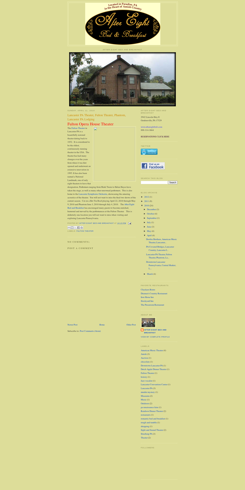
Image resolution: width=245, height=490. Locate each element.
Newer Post (73, 324)
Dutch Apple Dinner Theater (153, 369)
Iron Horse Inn (147, 297)
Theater (144, 437)
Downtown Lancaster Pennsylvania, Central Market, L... (161, 265)
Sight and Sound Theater (152, 429)
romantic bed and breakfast (153, 418)
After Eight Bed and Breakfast (155, 331)
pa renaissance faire (149, 407)
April (149, 235)
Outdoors (145, 403)
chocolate (145, 361)
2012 (147, 196)
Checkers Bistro (148, 289)
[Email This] (69, 227)
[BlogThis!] (72, 227)
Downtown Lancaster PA (152, 365)
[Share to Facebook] (78, 227)
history (144, 376)
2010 (147, 205)
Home (102, 324)
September (152, 217)
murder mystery (148, 392)
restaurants (145, 414)
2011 (147, 201)
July (149, 222)
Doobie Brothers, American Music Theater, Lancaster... (161, 241)
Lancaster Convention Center (154, 384)
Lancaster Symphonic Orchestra (93, 193)
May (149, 230)
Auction (144, 357)
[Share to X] (75, 227)
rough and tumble (149, 422)
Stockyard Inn (147, 300)
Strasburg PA (146, 433)
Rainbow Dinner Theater (152, 411)
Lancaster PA (146, 388)
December (151, 209)
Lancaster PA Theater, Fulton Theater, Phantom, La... (159, 256)
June (149, 226)
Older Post (131, 324)
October (151, 213)
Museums (145, 395)
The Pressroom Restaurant (152, 304)
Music (143, 399)
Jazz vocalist (146, 380)
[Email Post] (129, 223)
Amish (144, 353)
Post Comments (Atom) (90, 330)
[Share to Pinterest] (81, 227)
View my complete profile (155, 337)
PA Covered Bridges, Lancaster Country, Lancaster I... (160, 248)
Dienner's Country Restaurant (154, 293)
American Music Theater (152, 350)
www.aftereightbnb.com (151, 126)
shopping (145, 426)
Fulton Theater (78, 128)
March (150, 273)
